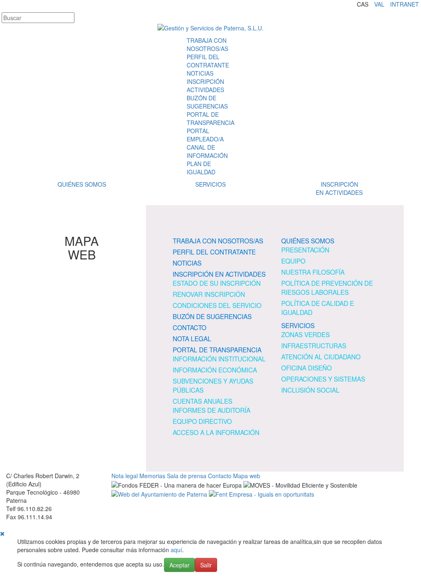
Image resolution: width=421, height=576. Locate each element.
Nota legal (192, 338)
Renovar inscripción (209, 293)
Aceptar (179, 565)
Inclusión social (310, 389)
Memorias (152, 476)
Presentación (305, 249)
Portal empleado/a (205, 135)
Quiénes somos (82, 184)
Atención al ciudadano (321, 356)
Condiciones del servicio (217, 305)
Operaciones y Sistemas (323, 378)
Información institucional (219, 358)
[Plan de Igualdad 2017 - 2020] (261, 493)
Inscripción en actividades (219, 273)
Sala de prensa (186, 476)
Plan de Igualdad (201, 168)
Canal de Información (207, 151)
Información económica (215, 369)
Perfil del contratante (208, 61)
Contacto (189, 327)
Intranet (404, 4)
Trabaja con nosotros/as (207, 44)
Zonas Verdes (305, 334)
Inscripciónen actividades (339, 188)
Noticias (200, 73)
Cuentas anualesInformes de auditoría (211, 405)
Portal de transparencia (210, 118)
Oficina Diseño (306, 367)
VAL (379, 4)
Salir (206, 565)
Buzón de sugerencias (207, 102)
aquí (176, 550)
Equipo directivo (202, 421)
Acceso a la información (216, 432)
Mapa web (246, 476)
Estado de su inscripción (217, 282)
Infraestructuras (313, 345)
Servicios (210, 184)
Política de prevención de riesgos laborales (327, 287)
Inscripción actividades (205, 85)
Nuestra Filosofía (313, 271)
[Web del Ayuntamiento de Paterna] (159, 493)
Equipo (293, 260)
